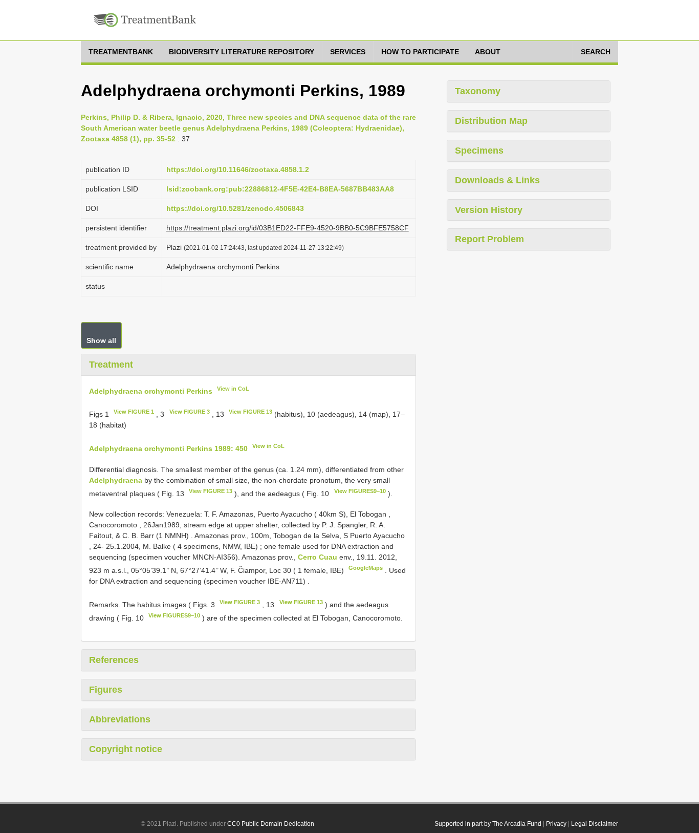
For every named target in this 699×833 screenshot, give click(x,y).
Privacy (556, 823)
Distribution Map (491, 121)
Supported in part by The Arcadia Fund (487, 823)
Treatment (111, 364)
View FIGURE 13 (250, 412)
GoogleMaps (365, 568)
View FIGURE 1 (134, 412)
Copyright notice (125, 749)
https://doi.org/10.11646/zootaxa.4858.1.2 (237, 169)
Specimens (479, 150)
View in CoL (233, 389)
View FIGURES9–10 (360, 491)
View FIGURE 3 (189, 412)
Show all (101, 340)
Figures (105, 690)
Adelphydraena (115, 480)
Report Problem (489, 239)
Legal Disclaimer (594, 823)
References (114, 660)
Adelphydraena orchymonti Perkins (150, 391)
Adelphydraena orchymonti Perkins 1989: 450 (168, 448)
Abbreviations (119, 719)
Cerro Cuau (318, 557)
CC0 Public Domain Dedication (270, 823)
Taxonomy (477, 91)
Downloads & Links (497, 180)
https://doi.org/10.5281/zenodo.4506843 (235, 208)
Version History (488, 210)
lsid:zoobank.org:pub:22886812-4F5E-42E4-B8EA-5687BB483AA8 (280, 189)
